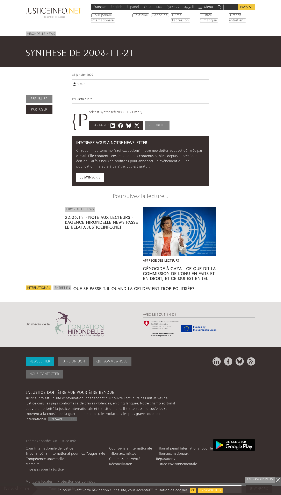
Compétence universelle (45, 459)
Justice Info (84, 99)
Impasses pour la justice (45, 469)
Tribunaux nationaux (172, 453)
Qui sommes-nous (112, 361)
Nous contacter (44, 374)
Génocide (160, 15)
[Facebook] (228, 361)
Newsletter (39, 361)
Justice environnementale (176, 464)
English (116, 7)
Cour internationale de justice (49, 448)
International (38, 288)
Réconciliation (120, 464)
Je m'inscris (90, 177)
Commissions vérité (124, 459)
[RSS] (251, 361)
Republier (39, 99)
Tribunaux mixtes (122, 453)
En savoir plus (210, 490)
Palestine (141, 15)
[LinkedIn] (216, 361)
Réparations (165, 459)
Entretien (62, 288)
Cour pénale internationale (130, 448)
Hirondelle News (41, 34)
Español (133, 7)
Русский (173, 7)
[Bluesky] (240, 361)
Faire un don (73, 361)
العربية (189, 7)
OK (193, 490)
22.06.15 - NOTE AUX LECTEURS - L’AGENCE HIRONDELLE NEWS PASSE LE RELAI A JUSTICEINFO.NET (101, 221)
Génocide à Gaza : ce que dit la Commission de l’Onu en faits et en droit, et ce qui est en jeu (179, 273)
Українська (153, 7)
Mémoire (33, 464)
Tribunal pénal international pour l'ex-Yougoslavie (65, 453)
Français (99, 7)
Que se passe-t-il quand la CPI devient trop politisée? (133, 288)
